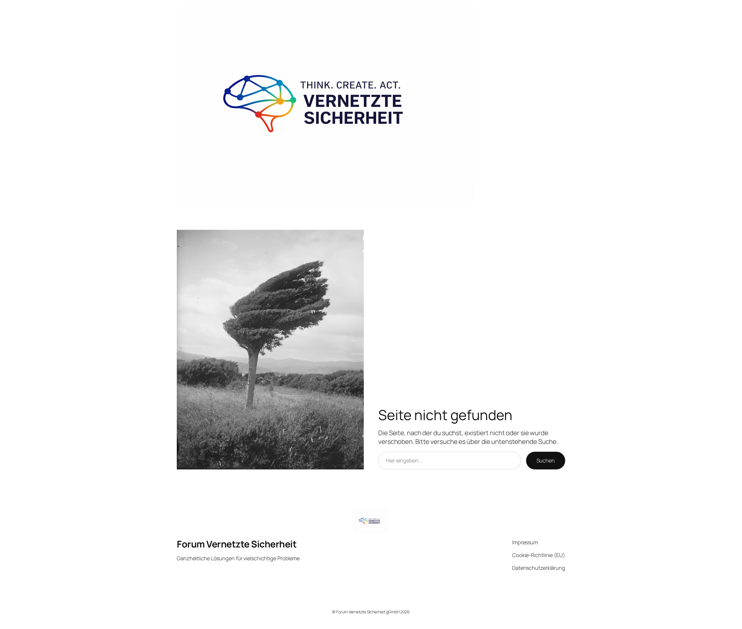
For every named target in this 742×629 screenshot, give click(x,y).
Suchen (546, 460)
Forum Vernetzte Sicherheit (237, 544)
